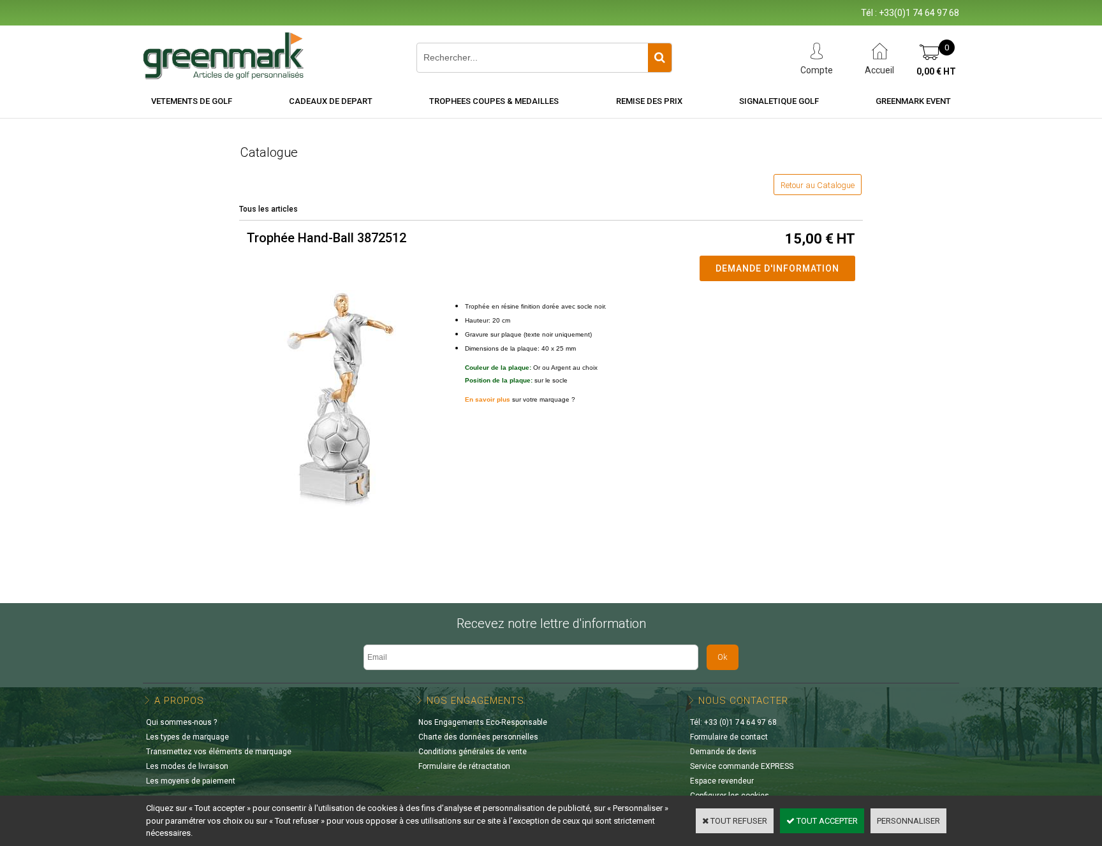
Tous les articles (268, 209)
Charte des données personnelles (478, 737)
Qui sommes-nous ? (181, 722)
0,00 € (936, 71)
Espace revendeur (722, 781)
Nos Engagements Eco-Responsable (482, 722)
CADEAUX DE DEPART (330, 101)
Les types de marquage (187, 737)
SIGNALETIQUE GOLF (779, 101)
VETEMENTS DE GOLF (191, 101)
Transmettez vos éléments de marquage (218, 751)
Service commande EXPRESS (741, 766)
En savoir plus (487, 399)
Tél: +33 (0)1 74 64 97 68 (733, 722)
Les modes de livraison (187, 766)
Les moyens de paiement (190, 781)
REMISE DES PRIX (649, 101)
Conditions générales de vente (472, 751)
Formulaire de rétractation (464, 766)
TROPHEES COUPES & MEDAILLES (494, 101)
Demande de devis (723, 751)
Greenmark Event (913, 101)
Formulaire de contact (729, 737)
